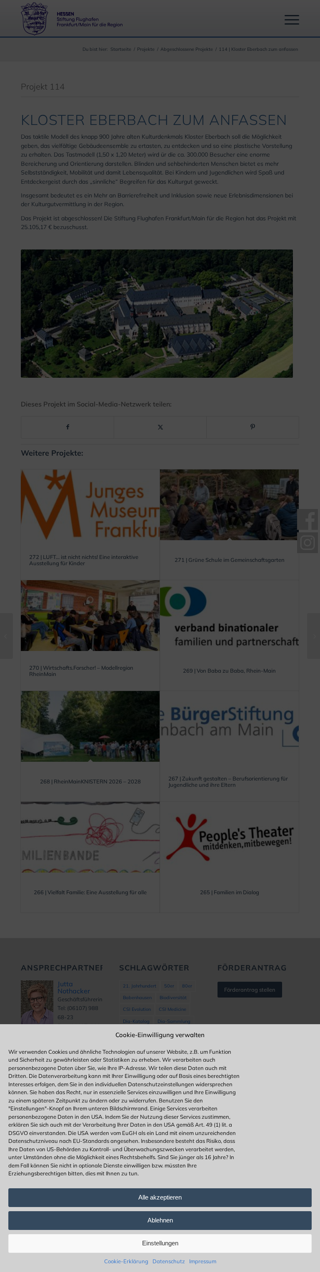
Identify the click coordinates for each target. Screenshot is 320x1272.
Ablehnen (160, 1220)
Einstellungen (160, 1243)
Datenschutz (168, 1261)
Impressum (202, 1261)
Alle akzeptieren (160, 1197)
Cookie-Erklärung (126, 1261)
